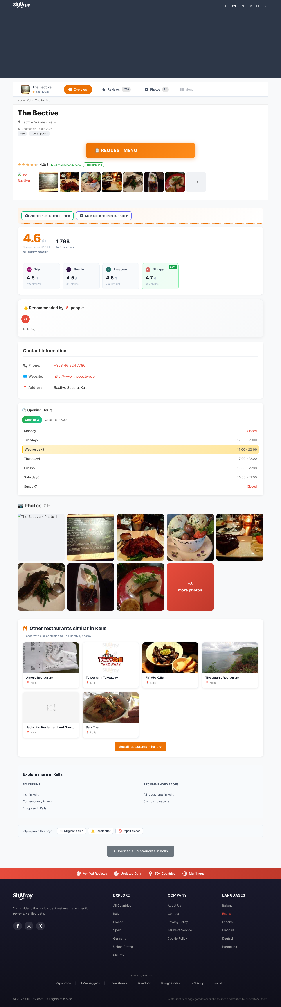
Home (21, 100)
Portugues (229, 946)
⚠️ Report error (100, 831)
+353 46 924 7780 (69, 365)
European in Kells (34, 808)
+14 (196, 182)
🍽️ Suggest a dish (71, 831)
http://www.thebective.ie (74, 376)
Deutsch (228, 938)
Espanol (227, 922)
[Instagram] (29, 926)
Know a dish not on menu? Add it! (106, 215)
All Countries (122, 905)
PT (266, 6)
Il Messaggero (90, 983)
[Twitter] (40, 926)
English (227, 913)
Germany (119, 938)
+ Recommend (93, 164)
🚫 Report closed (129, 831)
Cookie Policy (177, 938)
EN (234, 6)
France (118, 922)
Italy (116, 913)
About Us (174, 905)
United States (123, 946)
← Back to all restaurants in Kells (140, 851)
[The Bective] (27, 182)
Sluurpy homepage (156, 801)
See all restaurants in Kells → (140, 746)
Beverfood (144, 983)
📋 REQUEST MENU (115, 150)
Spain (117, 930)
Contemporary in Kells (38, 801)
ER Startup (197, 983)
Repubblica (63, 983)
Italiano (227, 905)
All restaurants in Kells (159, 794)
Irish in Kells (31, 794)
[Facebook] (17, 926)
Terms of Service (180, 930)
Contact (173, 913)
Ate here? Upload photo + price (50, 215)
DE (258, 6)
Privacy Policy (178, 922)
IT (226, 6)
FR (250, 6)
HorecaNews (118, 983)
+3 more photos (190, 586)
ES (242, 6)
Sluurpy (118, 955)
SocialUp (219, 983)
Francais (228, 930)
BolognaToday (170, 983)
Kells (30, 100)
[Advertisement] (140, 43)
